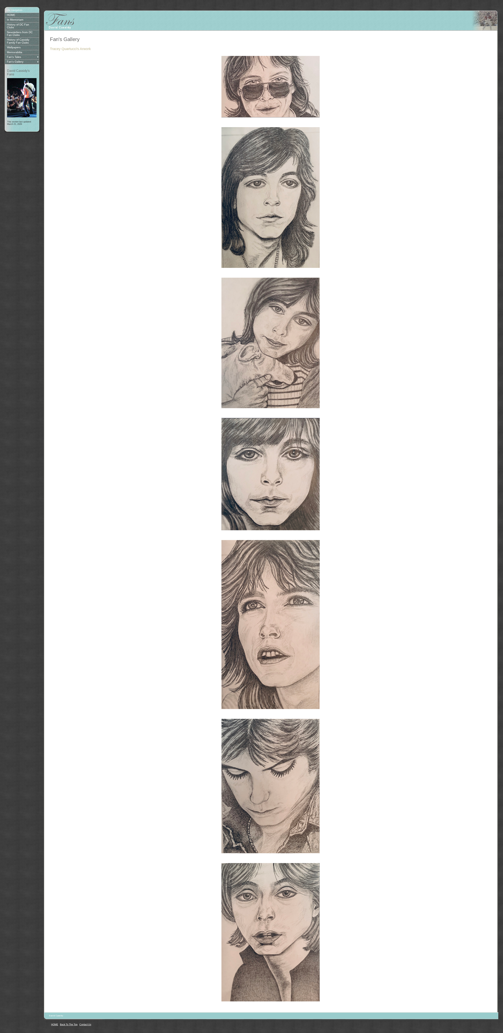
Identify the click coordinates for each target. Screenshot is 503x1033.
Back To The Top (69, 1024)
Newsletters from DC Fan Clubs (20, 34)
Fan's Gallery (15, 61)
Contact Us (85, 1024)
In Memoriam (15, 19)
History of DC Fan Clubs (18, 26)
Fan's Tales (14, 56)
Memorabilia (14, 52)
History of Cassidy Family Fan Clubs (18, 41)
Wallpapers (14, 47)
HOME (11, 14)
